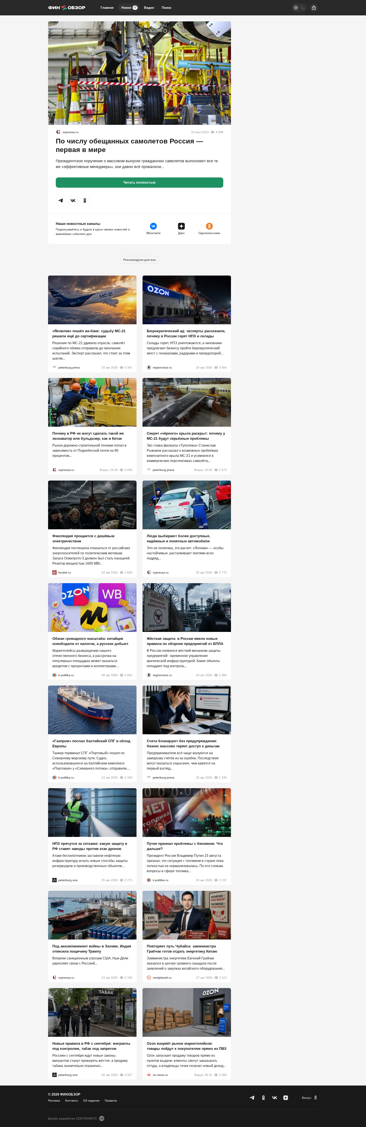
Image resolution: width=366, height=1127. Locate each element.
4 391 (128, 367)
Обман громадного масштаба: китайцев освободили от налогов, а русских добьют (90, 641)
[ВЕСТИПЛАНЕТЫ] (149, 977)
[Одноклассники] (263, 1097)
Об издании (91, 1100)
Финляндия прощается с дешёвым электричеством (83, 538)
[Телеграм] (252, 1097)
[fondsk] (54, 572)
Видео (149, 7)
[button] (61, 200)
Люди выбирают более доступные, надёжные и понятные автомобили (178, 538)
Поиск (166, 7)
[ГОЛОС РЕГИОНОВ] (149, 367)
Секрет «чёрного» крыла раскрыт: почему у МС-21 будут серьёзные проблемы (186, 436)
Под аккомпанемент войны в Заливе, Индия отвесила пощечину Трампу (91, 948)
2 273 (128, 880)
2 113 (223, 977)
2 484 (223, 675)
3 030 (128, 470)
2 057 (128, 1075)
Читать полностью (139, 182)
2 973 (223, 470)
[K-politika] (54, 675)
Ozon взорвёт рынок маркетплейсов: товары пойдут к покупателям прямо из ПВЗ (186, 1046)
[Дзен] (285, 1097)
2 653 (128, 675)
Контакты (71, 1100)
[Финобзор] (66, 7)
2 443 (128, 777)
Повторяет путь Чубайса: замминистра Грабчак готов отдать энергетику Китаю (182, 948)
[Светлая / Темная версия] (299, 7)
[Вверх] (310, 1097)
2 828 (128, 572)
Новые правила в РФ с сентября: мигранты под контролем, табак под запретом (91, 1046)
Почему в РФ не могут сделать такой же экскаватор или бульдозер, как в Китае (88, 436)
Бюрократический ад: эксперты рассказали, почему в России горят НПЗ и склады (186, 333)
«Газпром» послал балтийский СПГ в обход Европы (91, 743)
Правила (111, 1100)
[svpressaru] (58, 132)
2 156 (128, 977)
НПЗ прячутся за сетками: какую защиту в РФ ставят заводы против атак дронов (89, 846)
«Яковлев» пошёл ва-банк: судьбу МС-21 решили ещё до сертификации (88, 333)
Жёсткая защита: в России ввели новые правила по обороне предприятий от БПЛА (185, 641)
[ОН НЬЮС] (149, 1075)
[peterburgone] (54, 880)
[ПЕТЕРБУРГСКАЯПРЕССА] (54, 367)
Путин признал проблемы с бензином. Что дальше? (185, 846)
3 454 (223, 367)
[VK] (274, 1097)
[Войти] (314, 7)
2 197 (223, 880)
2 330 (223, 777)
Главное (107, 7)
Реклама (54, 1100)
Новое (128, 7)
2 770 (223, 572)
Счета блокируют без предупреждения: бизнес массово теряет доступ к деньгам (183, 743)
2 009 (223, 1075)
